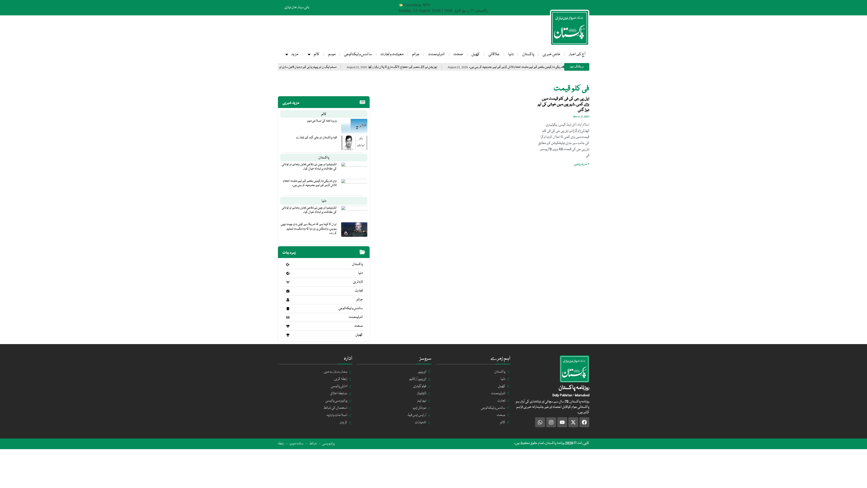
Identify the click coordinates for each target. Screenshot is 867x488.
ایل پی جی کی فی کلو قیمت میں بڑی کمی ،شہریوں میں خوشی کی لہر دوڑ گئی (563, 104)
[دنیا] (288, 273)
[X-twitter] (573, 422)
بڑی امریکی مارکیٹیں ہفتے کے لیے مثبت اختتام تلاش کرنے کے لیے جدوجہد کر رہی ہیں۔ (542, 67)
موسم (332, 54)
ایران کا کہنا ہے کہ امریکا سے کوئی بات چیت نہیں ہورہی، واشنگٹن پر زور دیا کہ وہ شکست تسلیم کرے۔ (309, 228)
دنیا (511, 54)
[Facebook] (584, 422)
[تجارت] (288, 291)
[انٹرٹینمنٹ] (288, 317)
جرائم (416, 54)
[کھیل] (288, 335)
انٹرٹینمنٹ (436, 54)
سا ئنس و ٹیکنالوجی (358, 54)
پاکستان (528, 54)
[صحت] (288, 326)
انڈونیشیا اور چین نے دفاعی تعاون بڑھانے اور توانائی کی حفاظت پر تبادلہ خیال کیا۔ (309, 166)
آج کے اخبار (577, 54)
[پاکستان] (288, 264)
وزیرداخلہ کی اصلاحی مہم (322, 120)
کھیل (475, 54)
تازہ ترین (358, 282)
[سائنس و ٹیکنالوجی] (288, 308)
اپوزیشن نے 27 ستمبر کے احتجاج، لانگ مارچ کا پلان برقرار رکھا (426, 67)
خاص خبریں (551, 54)
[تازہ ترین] (288, 282)
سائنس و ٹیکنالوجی (350, 308)
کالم (316, 54)
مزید (294, 54)
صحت (458, 54)
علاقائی (494, 54)
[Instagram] (551, 422)
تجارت (359, 290)
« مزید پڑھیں (581, 164)
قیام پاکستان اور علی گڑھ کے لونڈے (316, 137)
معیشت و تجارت (391, 54)
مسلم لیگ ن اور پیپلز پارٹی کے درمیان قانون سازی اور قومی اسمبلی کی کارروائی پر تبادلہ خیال (309, 67)
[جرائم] (288, 300)
